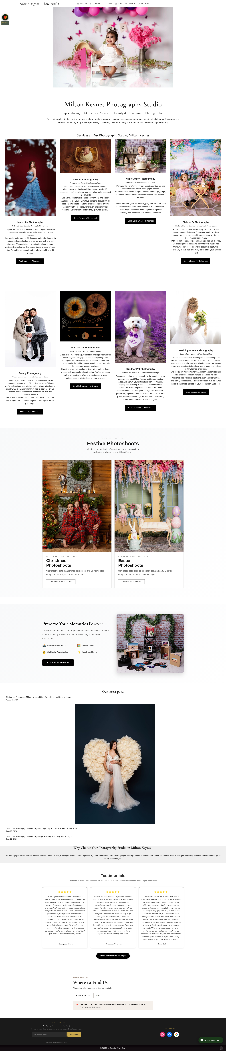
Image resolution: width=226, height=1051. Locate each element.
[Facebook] (169, 1034)
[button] (5, 17)
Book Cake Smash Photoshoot (140, 221)
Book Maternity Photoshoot (30, 261)
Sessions (83, 3)
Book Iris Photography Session (85, 386)
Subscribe (74, 1034)
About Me (145, 3)
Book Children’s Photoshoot (196, 261)
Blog (120, 3)
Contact (131, 3)
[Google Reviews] (176, 1034)
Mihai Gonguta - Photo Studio (39, 4)
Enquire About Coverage (196, 392)
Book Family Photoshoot (30, 412)
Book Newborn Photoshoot (85, 218)
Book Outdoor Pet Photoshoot (140, 408)
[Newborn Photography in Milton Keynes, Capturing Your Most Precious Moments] (115, 764)
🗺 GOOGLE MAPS (83, 995)
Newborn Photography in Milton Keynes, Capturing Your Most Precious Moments (41, 828)
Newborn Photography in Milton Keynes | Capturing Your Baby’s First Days (39, 836)
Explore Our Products (58, 662)
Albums (109, 3)
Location (96, 3)
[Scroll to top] (221, 1048)
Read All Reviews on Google (113, 956)
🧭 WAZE (99, 995)
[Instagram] (162, 1034)
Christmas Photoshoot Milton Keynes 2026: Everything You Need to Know (38, 697)
